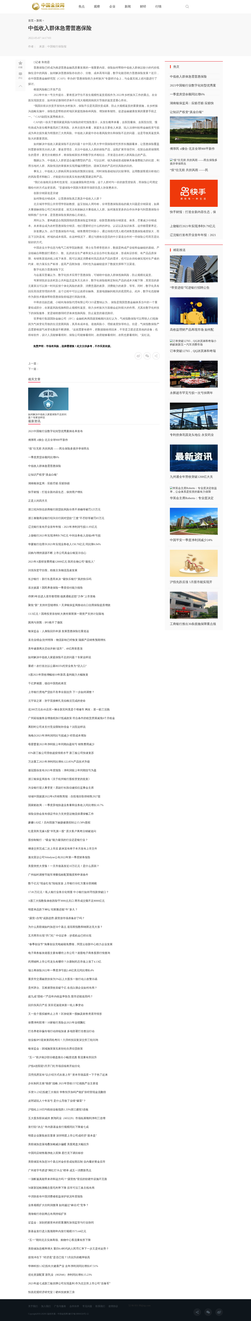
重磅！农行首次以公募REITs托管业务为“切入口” (57, 666)
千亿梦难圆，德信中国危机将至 (47, 683)
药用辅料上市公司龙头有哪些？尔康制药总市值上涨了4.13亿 (64, 961)
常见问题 (87, 1306)
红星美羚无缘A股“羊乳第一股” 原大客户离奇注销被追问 (62, 831)
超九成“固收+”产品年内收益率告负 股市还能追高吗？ (60, 996)
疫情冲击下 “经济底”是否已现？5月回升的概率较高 (59, 1257)
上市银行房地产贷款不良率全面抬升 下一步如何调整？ (61, 692)
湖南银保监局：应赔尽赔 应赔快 (192, 103)
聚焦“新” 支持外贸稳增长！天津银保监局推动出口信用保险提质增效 (69, 605)
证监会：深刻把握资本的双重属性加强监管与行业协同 (61, 1222)
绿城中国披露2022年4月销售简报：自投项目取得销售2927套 (64, 796)
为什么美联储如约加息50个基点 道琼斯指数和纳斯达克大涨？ (65, 926)
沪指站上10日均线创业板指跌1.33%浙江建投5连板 (58, 1109)
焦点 (82, 6)
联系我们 (100, 1306)
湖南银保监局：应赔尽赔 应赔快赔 (49, 483)
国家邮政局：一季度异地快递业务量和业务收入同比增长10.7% (65, 805)
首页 (31, 20)
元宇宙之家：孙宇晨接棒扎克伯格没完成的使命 (57, 700)
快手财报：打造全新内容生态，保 (193, 212)
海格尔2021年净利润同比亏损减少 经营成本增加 (57, 735)
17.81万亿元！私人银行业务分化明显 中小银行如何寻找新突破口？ (68, 892)
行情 (158, 6)
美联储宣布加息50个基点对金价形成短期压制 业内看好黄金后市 (66, 1161)
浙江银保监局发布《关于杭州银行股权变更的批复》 (59, 779)
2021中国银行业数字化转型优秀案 (193, 85)
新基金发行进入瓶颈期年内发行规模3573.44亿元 (57, 1231)
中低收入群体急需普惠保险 (44, 465)
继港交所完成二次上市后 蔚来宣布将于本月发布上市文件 (62, 848)
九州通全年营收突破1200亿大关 (191, 476)
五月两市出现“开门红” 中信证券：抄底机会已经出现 (59, 935)
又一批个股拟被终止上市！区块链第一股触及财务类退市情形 (65, 1013)
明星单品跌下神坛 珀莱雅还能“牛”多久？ (53, 909)
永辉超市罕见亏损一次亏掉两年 (191, 393)
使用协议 (113, 1306)
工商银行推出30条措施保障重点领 (193, 624)
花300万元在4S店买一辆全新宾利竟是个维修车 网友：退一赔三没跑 (69, 709)
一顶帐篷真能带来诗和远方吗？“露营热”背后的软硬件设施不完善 (67, 1179)
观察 (97, 6)
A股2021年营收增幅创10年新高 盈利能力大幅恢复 (58, 674)
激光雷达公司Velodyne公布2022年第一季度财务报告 (59, 857)
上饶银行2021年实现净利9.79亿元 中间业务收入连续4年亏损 (64, 535)
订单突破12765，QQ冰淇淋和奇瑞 (193, 351)
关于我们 (33, 1306)
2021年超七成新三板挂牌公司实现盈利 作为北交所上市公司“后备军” (69, 1283)
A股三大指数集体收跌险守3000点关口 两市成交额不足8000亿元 (66, 900)
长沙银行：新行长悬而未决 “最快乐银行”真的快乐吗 (59, 579)
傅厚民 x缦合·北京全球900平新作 (48, 439)
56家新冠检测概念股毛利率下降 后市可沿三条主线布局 (61, 1187)
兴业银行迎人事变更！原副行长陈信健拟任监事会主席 (61, 787)
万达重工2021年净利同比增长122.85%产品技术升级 (59, 761)
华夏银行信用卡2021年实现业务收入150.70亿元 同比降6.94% (64, 544)
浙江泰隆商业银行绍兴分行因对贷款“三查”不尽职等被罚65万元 (66, 518)
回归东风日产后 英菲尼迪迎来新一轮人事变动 (55, 1005)
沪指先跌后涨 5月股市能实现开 (191, 582)
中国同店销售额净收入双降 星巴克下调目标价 (55, 1153)
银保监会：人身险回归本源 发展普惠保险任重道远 (58, 631)
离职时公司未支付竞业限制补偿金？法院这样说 (57, 726)
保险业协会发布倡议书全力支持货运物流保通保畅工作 (61, 813)
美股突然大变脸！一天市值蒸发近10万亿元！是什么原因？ (63, 866)
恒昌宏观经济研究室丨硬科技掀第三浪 (51, 1292)
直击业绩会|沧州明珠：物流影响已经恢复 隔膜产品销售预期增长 (67, 639)
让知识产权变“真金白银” (43, 474)
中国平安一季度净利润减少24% (191, 540)
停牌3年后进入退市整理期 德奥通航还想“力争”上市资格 (61, 596)
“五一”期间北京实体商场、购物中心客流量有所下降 (59, 1239)
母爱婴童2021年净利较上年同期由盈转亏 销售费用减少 (61, 744)
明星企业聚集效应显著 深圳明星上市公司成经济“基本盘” (62, 1135)
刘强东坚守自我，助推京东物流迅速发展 (52, 570)
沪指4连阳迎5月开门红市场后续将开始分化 (54, 1066)
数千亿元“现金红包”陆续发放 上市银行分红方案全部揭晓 (62, 883)
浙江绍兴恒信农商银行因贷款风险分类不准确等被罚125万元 (64, 509)
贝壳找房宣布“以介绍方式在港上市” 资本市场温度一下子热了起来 (68, 1074)
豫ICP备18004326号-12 (78, 1314)
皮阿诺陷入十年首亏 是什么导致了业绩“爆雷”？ (57, 1100)
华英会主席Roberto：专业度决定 (192, 498)
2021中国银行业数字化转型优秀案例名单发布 (55, 431)
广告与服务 (60, 1306)
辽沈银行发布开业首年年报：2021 (193, 235)
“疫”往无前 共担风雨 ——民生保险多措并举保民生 (58, 448)
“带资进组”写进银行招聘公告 (190, 287)
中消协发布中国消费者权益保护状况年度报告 (55, 1196)
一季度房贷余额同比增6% (43, 457)
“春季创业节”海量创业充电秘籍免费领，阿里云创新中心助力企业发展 (70, 944)
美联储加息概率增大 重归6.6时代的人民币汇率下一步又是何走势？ (68, 1248)
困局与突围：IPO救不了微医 (45, 622)
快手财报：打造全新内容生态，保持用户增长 (55, 492)
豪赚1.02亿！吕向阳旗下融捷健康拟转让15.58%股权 (59, 822)
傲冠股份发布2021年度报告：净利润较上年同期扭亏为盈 (62, 770)
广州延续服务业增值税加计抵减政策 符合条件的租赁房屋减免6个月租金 (71, 718)
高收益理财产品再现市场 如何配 (192, 329)
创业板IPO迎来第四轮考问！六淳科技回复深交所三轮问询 (63, 1039)
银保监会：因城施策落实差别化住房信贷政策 (55, 1048)
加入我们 (46, 1306)
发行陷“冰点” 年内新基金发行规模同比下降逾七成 (58, 1126)
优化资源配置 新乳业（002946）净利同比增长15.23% (60, 1274)
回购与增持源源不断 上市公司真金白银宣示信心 (57, 552)
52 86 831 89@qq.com (139, 1305)
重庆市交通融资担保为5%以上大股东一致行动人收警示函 (62, 979)
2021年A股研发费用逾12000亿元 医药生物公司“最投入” (61, 561)
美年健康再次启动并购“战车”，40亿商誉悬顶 (55, 648)
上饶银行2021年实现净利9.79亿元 (192, 226)
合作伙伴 (74, 1306)
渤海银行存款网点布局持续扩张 (47, 1213)
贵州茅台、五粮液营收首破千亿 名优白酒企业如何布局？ (62, 987)
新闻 (128, 6)
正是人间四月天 (37, 500)
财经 (143, 6)
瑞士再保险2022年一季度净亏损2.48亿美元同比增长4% (61, 970)
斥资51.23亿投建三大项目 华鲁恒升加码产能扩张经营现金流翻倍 (67, 1092)
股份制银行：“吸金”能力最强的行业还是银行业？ (58, 839)
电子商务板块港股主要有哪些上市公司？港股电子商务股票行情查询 (69, 952)
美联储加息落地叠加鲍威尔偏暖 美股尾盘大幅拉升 (58, 1144)
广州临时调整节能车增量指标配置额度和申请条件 (58, 874)
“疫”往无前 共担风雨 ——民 (189, 170)
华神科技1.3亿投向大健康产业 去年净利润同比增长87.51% (63, 1266)
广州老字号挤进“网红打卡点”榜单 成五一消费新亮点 (59, 1170)
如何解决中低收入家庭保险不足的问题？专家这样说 (59, 657)
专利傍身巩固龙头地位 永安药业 (192, 435)
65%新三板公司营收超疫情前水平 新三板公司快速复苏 (61, 752)
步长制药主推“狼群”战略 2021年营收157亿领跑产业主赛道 (63, 1083)
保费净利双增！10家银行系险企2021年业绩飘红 (57, 1022)
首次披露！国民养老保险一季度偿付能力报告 (55, 587)
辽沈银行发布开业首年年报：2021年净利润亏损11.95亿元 (62, 526)
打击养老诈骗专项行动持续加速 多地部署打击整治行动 (61, 1031)
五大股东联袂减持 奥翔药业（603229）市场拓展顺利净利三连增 (66, 1118)
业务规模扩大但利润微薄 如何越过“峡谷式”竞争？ (58, 1205)
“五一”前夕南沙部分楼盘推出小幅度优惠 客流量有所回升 (62, 1057)
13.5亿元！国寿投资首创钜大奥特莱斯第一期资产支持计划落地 (66, 613)
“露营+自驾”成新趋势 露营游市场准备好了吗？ (56, 918)
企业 (112, 6)
